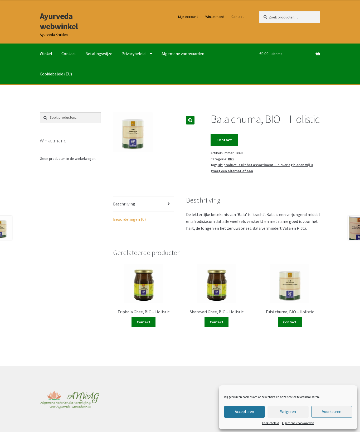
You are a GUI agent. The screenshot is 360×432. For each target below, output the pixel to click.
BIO (231, 159)
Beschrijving (124, 204)
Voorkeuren (331, 411)
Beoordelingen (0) (129, 219)
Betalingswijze (98, 53)
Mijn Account (188, 16)
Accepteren (244, 411)
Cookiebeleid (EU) (56, 73)
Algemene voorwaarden (298, 423)
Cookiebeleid (270, 423)
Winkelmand (214, 16)
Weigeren (288, 411)
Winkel (46, 53)
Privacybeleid (133, 53)
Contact (237, 16)
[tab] (143, 204)
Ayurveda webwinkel (59, 21)
